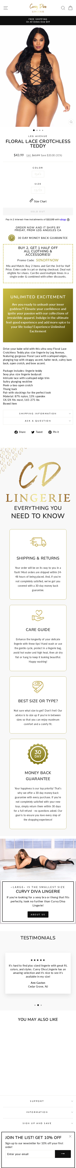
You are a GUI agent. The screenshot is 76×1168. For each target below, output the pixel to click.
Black (38, 174)
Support (37, 1101)
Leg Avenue (37, 136)
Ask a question (38, 420)
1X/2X (38, 190)
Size (38, 183)
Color (38, 167)
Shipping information (38, 413)
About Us (38, 914)
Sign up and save (37, 1123)
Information (37, 1112)
